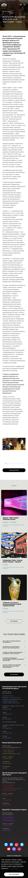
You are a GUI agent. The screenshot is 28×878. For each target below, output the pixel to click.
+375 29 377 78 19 (7, 696)
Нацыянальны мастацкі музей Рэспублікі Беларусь (14, 687)
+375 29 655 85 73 (8, 787)
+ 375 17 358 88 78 (8, 752)
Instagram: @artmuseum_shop (10, 703)
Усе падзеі (14, 621)
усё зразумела (14, 874)
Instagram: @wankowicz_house (11, 753)
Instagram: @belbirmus (8, 820)
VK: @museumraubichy (8, 790)
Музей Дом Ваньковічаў (12, 743)
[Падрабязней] (14, 510)
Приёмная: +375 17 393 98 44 (11, 697)
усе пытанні (14, 674)
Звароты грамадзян (14, 855)
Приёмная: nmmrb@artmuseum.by (12, 699)
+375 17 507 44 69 (7, 785)
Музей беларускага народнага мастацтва (14, 774)
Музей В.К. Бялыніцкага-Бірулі (14, 810)
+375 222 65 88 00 (8, 817)
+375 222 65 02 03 (8, 819)
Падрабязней (14, 470)
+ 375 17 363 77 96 (8, 750)
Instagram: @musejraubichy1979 (11, 788)
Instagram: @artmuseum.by (10, 701)
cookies (19, 859)
